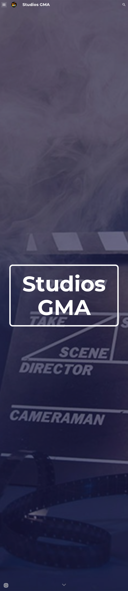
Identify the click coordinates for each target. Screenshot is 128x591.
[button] (4, 4)
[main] (63, 295)
